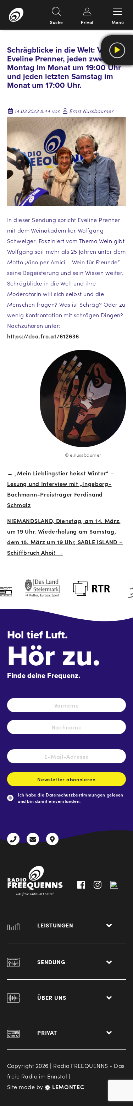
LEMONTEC (67, 1086)
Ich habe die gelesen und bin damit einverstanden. (70, 798)
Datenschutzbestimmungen (75, 795)
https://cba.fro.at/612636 (43, 336)
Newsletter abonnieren (66, 779)
